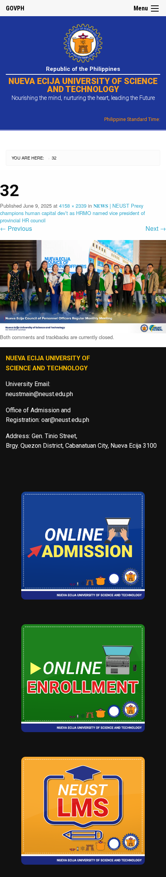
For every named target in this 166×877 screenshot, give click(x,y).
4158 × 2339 (72, 205)
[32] (83, 285)
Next (156, 228)
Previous (16, 228)
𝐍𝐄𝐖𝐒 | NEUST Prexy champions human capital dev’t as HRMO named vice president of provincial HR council (72, 213)
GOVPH (15, 8)
